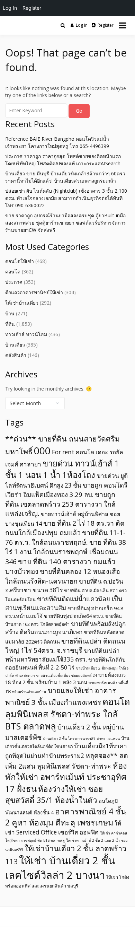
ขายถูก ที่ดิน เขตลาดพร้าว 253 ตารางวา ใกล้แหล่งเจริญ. (60, 504)
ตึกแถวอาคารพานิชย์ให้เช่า (34, 292)
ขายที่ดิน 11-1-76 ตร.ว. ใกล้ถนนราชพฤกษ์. (65, 537)
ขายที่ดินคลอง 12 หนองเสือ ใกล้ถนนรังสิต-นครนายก (62, 576)
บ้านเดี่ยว (15, 344)
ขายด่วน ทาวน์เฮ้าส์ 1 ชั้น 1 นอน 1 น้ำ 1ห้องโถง (62, 469)
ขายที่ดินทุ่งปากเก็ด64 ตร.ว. (74, 615)
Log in (82, 25)
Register (106, 25)
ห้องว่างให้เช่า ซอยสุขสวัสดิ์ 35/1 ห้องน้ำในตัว (54, 794)
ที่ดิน (10, 324)
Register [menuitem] (31, 8)
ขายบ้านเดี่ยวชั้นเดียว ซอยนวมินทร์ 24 (66, 675)
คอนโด (12, 271)
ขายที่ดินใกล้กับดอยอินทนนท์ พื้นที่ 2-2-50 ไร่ (65, 663)
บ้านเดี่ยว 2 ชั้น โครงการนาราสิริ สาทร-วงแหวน (81, 738)
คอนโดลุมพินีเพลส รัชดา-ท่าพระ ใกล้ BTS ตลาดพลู (67, 714)
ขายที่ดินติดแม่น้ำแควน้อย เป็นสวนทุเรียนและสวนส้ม (64, 603)
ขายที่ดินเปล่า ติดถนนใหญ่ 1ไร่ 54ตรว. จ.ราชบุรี (65, 645)
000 (42, 450)
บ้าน (10, 313)
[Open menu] (123, 25)
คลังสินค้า (15, 355)
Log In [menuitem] (10, 8)
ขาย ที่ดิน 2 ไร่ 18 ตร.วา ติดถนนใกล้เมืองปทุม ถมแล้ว (65, 527)
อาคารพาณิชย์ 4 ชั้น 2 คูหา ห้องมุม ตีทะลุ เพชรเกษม (65, 817)
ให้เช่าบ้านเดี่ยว (21, 302)
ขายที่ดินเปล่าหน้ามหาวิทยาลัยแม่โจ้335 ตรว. (62, 655)
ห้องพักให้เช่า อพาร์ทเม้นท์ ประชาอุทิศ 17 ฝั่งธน (66, 777)
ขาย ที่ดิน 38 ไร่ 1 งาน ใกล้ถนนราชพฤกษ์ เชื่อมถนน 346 (65, 551)
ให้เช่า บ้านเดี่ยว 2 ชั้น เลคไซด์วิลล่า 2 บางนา (60, 868)
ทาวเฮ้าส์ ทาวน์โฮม (26, 334)
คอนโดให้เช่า (19, 261)
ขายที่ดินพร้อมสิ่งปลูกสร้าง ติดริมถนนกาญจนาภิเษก (65, 628)
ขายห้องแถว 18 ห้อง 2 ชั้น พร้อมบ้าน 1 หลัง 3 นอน (65, 678)
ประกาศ (13, 282)
